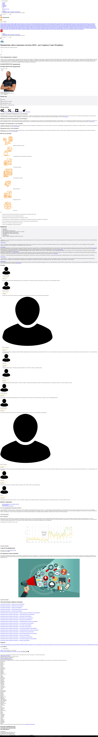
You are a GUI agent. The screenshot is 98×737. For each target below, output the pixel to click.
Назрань (12, 26)
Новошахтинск (3, 27)
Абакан (1, 23)
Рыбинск (13, 28)
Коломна (24, 25)
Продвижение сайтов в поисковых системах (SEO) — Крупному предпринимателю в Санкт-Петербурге (18, 633)
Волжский (2, 24)
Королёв (39, 25)
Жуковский (58, 24)
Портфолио (4, 5)
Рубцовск (10, 28)
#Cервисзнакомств (64, 644)
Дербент (15, 24)
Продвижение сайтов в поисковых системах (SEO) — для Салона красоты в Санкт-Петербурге (17, 623)
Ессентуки (49, 24)
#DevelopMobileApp (71, 644)
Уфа (26, 29)
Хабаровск (29, 29)
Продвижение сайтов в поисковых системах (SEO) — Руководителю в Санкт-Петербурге (16, 619)
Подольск (76, 27)
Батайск (42, 23)
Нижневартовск (38, 26)
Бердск (49, 23)
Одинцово (27, 27)
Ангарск (9, 23)
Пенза (50, 27)
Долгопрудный (29, 24)
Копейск (36, 25)
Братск (63, 23)
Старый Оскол (75, 28)
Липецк (66, 25)
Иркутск (71, 24)
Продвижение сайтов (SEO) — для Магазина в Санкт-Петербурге (11, 605)
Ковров (21, 25)
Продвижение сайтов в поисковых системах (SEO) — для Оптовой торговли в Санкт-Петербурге (17, 614)
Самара (22, 28)
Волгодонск (93, 23)
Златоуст (61, 24)
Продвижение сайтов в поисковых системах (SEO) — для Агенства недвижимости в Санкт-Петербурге (18, 638)
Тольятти (7, 29)
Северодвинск (43, 28)
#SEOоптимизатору (82, 644)
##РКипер (51, 644)
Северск (47, 28)
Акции (3, 3)
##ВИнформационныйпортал (12, 644)
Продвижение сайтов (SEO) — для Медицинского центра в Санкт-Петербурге (14, 609)
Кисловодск (18, 25)
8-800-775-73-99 (13, 550)
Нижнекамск (43, 26)
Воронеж (8, 24)
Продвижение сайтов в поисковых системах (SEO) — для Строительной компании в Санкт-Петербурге (18, 628)
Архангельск (22, 23)
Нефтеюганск (32, 26)
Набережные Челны (7, 26)
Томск (10, 29)
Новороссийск (77, 26)
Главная (3, 10)
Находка (18, 26)
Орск (48, 27)
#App (60, 644)
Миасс (85, 25)
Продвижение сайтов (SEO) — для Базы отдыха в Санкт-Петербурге (12, 604)
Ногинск (13, 27)
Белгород (46, 23)
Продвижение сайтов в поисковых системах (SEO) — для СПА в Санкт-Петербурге (15, 635)
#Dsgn (76, 644)
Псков (84, 27)
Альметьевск (5, 23)
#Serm (87, 644)
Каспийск (6, 25)
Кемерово (9, 25)
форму (9, 551)
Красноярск (56, 25)
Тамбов (1, 29)
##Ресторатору (46, 644)
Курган (59, 25)
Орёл (37, 27)
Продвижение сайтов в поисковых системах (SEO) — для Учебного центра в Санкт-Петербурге (17, 631)
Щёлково (58, 29)
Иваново (65, 24)
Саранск (31, 28)
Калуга (86, 24)
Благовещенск (59, 23)
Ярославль (82, 29)
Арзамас (12, 23)
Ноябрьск (20, 27)
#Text (91, 644)
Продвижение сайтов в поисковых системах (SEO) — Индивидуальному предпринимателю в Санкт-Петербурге (20, 612)
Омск (35, 27)
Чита (53, 29)
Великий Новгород (70, 23)
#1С (54, 644)
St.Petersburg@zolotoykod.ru (5, 655)
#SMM (89, 644)
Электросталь (62, 29)
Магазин (3, 2)
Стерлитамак (81, 28)
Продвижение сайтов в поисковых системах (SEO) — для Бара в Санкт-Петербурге (15, 640)
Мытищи (2, 26)
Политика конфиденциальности (6, 658)
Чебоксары (39, 29)
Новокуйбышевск (66, 26)
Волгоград (89, 23)
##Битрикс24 (4, 644)
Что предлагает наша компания (7, 505)
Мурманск (91, 25)
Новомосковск (71, 26)
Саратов (34, 28)
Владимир (85, 23)
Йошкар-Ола (75, 24)
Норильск (16, 27)
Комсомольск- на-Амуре (30, 25)
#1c (53, 644)
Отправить (31, 735)
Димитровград (23, 24)
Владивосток (76, 23)
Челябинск (43, 29)
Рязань (17, 28)
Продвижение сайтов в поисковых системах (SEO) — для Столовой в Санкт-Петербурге (15, 626)
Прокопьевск (80, 27)
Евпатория (38, 24)
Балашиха (36, 23)
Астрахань (26, 23)
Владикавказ (81, 23)
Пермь (58, 27)
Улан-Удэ (15, 29)
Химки (35, 29)
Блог (3, 7)
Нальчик (15, 26)
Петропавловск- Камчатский (69, 27)
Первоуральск (53, 27)
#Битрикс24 (94, 644)
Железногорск (53, 24)
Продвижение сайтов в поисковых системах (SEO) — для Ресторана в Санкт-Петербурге (15, 616)
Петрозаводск (61, 27)
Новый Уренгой (8, 27)
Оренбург (40, 27)
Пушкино (86, 27)
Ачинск (30, 23)
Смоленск (65, 28)
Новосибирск (82, 26)
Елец (46, 24)
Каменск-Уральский (91, 24)
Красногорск (47, 25)
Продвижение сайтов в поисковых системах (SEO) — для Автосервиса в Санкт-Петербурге (16, 636)
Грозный (12, 24)
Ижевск (68, 24)
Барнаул (39, 23)
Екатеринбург (42, 24)
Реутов (1, 28)
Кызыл (64, 25)
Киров (15, 25)
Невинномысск (23, 26)
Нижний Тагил (55, 26)
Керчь (12, 25)
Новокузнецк (60, 26)
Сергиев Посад (51, 28)
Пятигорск (90, 27)
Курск (62, 25)
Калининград (82, 24)
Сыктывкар (91, 28)
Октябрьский (31, 27)
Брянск (65, 23)
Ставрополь (71, 28)
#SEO (78, 644)
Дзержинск (19, 24)
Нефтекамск (28, 26)
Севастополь (38, 28)
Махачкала (82, 25)
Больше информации (58, 736)
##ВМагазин (23, 644)
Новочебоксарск (87, 26)
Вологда (5, 24)
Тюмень (12, 29)
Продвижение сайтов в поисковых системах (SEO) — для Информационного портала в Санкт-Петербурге (19, 621)
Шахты (55, 29)
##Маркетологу (41, 644)
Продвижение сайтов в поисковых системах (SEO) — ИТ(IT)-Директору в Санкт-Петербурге (16, 617)
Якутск (78, 29)
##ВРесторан (27, 644)
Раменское (94, 27)
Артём (19, 23)
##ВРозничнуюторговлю (34, 644)
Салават (19, 28)
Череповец (47, 29)
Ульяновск (19, 29)
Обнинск (23, 27)
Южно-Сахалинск (74, 29)
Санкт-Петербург (27, 28)
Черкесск (50, 29)
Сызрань (87, 28)
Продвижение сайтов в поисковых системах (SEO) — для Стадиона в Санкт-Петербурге (15, 624)
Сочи (68, 28)
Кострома (43, 25)
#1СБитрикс (57, 644)
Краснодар (51, 25)
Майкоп (78, 25)
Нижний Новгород (49, 26)
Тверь (4, 29)
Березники (52, 23)
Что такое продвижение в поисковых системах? (10, 504)
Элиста (66, 29)
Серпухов (56, 28)
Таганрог (95, 28)
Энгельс (69, 29)
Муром (94, 25)
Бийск (55, 23)
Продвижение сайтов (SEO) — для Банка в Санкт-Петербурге (11, 607)
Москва (88, 25)
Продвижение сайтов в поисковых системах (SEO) (11, 11)
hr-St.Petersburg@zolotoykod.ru (29, 724)
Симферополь (60, 28)
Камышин (2, 25)
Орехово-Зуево (44, 27)
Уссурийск (23, 29)
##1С (1, 644)
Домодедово (34, 24)
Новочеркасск (93, 26)
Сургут (84, 28)
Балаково (33, 23)
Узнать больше (65, 116)
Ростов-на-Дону (6, 28)
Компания (4, 6)
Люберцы (70, 25)
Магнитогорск (74, 25)
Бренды (3, 4)
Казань (79, 24)
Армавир (15, 23)
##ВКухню (19, 644)
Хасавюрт (32, 29)
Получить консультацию (4, 514)
